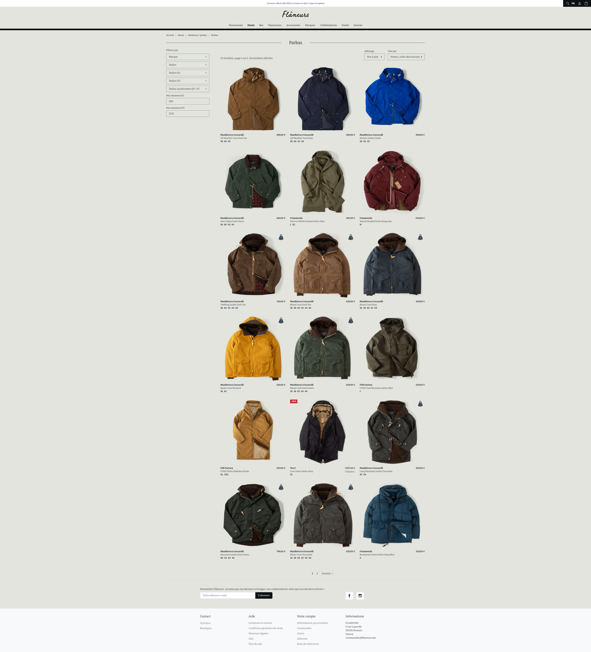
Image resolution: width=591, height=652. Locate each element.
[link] (252, 98)
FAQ (251, 638)
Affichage (369, 51)
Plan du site (255, 643)
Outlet (345, 25)
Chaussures (275, 25)
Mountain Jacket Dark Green (234, 554)
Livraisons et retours (260, 622)
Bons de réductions (308, 643)
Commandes (304, 628)
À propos (205, 622)
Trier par (392, 51)
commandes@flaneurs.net (361, 637)
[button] (586, 3)
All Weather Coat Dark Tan (233, 138)
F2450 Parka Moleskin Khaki (234, 471)
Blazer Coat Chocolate (301, 554)
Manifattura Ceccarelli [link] (232, 135)
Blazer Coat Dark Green (302, 388)
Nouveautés (236, 25)
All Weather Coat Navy (301, 138)
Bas (261, 25)
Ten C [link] (293, 468)
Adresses (302, 638)
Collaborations (328, 25)
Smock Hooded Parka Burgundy (376, 221)
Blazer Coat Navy (368, 304)
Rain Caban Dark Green (232, 221)
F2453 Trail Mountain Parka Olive (376, 388)
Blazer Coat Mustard (230, 388)
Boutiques (206, 628)
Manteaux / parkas (197, 35)
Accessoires (293, 25)
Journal (358, 25)
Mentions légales (258, 633)
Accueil (170, 35)
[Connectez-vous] (579, 3)
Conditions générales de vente (266, 628)
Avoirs (300, 633)
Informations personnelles (312, 622)
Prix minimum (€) (175, 95)
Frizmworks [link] (296, 218)
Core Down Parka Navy (301, 471)
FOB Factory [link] (366, 385)
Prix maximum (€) (175, 108)
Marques (310, 25)
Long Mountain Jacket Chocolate (376, 471)
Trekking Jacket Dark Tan (233, 304)
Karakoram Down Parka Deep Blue (377, 554)
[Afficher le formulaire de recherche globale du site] (567, 3)
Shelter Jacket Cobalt (370, 138)
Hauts (251, 25)
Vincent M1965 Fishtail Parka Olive (307, 221)
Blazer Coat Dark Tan (300, 304)
